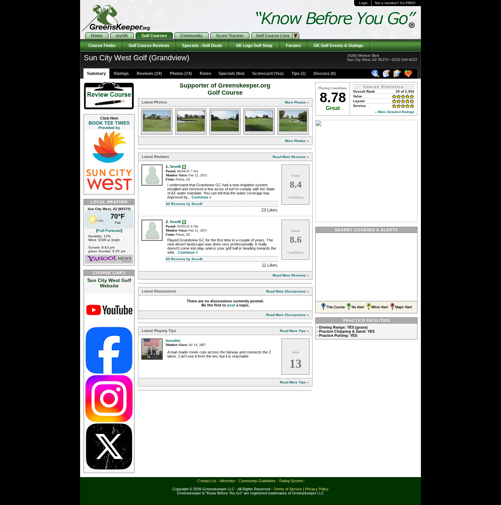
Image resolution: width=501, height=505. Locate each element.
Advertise (227, 481)
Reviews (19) (149, 73)
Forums (293, 45)
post (231, 305)
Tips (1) (298, 73)
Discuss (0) (324, 73)
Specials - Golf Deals (202, 45)
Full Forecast (109, 230)
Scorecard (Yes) (267, 73)
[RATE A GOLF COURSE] (398, 76)
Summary (96, 73)
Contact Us (207, 481)
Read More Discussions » (287, 291)
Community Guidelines (257, 481)
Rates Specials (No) (221, 73)
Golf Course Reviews (148, 45)
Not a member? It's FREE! (395, 3)
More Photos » (297, 102)
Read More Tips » (294, 331)
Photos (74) (180, 73)
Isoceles (173, 340)
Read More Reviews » (291, 157)
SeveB (175, 166)
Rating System (291, 481)
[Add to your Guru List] (184, 166)
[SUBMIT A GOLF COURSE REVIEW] (387, 76)
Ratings (121, 73)
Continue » (201, 197)
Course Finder (101, 45)
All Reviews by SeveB (184, 204)
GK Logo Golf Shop (254, 45)
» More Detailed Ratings (394, 112)
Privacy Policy (317, 489)
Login (363, 3)
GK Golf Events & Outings (338, 45)
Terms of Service (288, 489)
